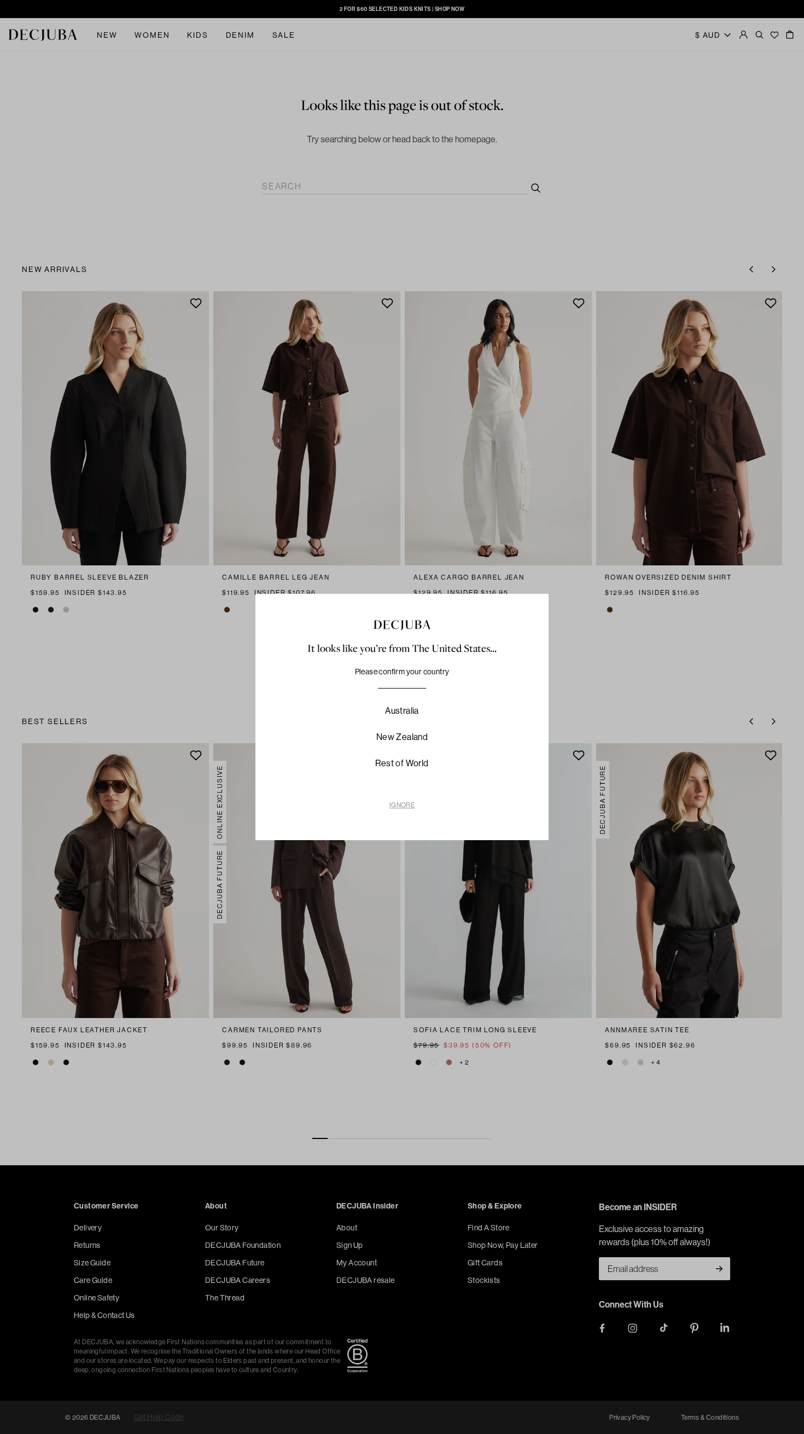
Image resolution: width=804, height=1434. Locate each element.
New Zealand (402, 736)
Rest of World (401, 763)
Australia (402, 710)
